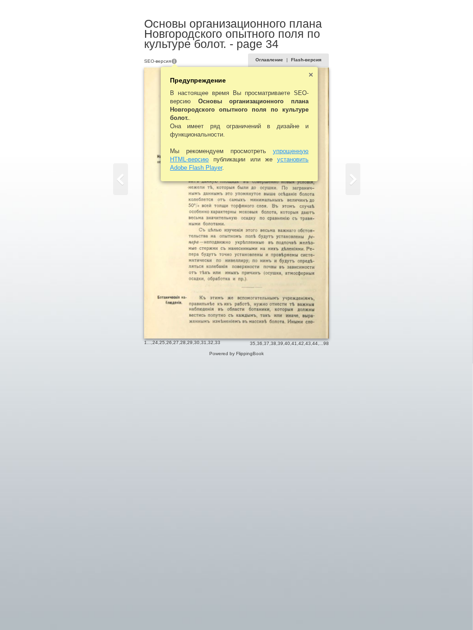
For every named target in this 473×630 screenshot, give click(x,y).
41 (294, 343)
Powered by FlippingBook (236, 353)
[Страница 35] (353, 179)
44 (315, 343)
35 (252, 343)
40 (287, 343)
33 (217, 342)
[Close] (311, 74)
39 (280, 343)
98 (326, 343)
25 (162, 342)
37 (266, 343)
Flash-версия (306, 59)
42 (301, 343)
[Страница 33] (121, 179)
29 (190, 342)
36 (259, 343)
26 (169, 342)
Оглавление (269, 59)
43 (308, 343)
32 (210, 342)
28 (183, 342)
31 (203, 342)
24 (155, 342)
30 (197, 342)
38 (273, 343)
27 (176, 342)
